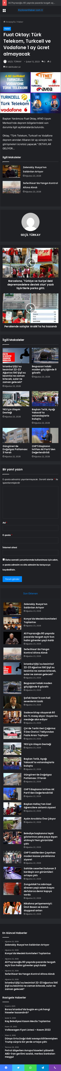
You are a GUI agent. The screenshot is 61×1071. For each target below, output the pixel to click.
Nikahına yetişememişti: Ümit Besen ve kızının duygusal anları (38, 907)
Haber (20, 21)
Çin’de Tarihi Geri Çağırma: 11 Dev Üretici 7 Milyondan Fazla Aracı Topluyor (40, 732)
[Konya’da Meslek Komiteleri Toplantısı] (12, 623)
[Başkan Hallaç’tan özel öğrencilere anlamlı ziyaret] (12, 808)
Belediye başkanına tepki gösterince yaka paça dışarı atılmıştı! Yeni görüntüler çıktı (40, 838)
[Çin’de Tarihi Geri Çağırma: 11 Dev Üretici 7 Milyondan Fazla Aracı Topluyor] (12, 733)
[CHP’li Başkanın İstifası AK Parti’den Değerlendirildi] (45, 435)
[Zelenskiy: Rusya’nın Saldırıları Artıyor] (11, 171)
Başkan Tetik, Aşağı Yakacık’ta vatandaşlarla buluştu (43, 414)
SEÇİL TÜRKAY (14, 61)
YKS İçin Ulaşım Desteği (11, 411)
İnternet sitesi (10, 547)
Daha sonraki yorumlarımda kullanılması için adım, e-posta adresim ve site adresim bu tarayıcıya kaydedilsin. (30, 564)
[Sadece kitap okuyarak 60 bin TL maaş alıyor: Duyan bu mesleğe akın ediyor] (12, 717)
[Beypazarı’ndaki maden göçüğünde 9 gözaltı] (45, 355)
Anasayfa (10, 21)
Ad (5, 522)
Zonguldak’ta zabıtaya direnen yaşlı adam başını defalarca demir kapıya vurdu (39, 889)
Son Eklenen (30, 593)
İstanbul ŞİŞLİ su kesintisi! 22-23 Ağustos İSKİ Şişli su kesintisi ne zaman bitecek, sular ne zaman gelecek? (14, 374)
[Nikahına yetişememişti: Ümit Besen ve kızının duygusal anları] (12, 908)
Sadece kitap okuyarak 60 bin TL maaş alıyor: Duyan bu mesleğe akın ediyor (41, 716)
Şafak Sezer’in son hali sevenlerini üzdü (37, 699)
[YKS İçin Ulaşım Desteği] (16, 398)
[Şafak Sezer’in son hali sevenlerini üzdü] (12, 702)
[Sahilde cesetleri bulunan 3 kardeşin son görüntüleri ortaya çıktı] (12, 873)
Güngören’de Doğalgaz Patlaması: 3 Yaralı (15, 449)
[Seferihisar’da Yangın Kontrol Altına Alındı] (11, 187)
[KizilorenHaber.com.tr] (31, 10)
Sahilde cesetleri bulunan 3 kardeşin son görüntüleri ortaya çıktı (40, 872)
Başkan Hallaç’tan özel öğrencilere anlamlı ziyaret (40, 805)
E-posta (7, 535)
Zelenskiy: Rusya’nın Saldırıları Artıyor (35, 605)
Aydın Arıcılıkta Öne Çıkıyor (40, 818)
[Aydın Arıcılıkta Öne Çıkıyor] (12, 823)
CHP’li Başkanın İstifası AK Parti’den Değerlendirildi (43, 449)
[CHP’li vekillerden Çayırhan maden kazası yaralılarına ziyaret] (12, 857)
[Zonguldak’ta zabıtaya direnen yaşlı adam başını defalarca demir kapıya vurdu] (12, 889)
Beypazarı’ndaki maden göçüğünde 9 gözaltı (44, 369)
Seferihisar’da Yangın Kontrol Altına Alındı (36, 651)
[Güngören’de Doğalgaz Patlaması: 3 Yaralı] (16, 435)
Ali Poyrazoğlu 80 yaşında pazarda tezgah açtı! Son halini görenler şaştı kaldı (39, 637)
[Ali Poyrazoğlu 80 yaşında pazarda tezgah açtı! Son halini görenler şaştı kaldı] (12, 638)
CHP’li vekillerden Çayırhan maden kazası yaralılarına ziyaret (39, 856)
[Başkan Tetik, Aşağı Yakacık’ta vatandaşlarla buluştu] (45, 398)
